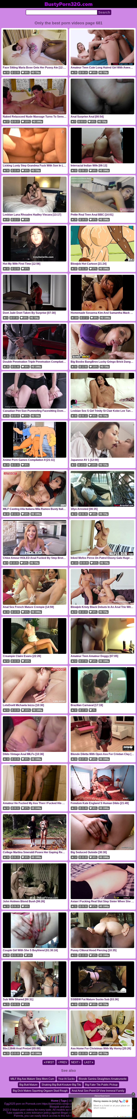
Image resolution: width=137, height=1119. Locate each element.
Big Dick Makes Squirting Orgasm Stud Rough (40, 1090)
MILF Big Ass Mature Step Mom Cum (32, 1078)
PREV (63, 1062)
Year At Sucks (66, 1078)
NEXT (75, 1062)
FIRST (49, 1062)
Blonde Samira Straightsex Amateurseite (103, 1078)
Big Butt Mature (28, 1084)
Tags (63, 1100)
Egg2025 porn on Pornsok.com (22, 1103)
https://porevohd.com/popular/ (59, 1103)
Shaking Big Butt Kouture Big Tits (61, 1084)
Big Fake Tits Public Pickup (101, 1084)
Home (54, 1100)
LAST (88, 1062)
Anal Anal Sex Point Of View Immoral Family (98, 1090)
